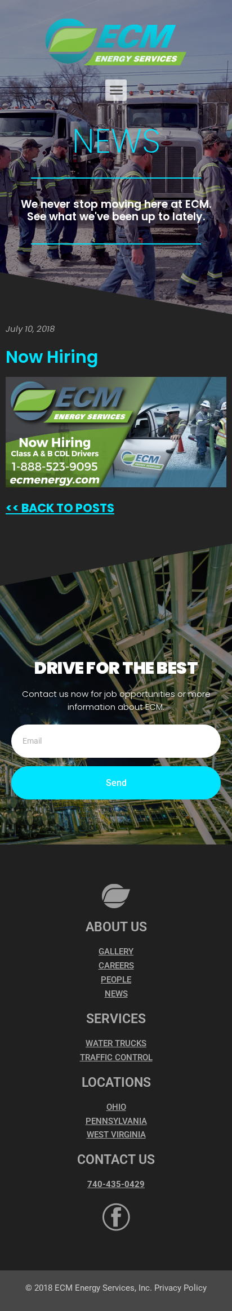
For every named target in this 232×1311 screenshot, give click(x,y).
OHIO (116, 1107)
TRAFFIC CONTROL (116, 1057)
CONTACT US (116, 1159)
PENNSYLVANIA (116, 1121)
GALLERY (116, 951)
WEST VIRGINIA (116, 1135)
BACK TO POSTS (66, 508)
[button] (116, 90)
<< (12, 508)
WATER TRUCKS (116, 1043)
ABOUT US (116, 927)
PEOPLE (116, 980)
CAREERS (116, 966)
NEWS (116, 994)
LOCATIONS (116, 1082)
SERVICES (116, 1018)
